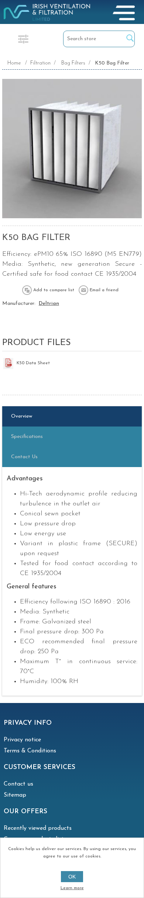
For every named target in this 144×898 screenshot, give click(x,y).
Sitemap (15, 795)
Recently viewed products (38, 828)
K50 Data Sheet (33, 363)
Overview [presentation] (21, 416)
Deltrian (49, 303)
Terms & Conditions (30, 751)
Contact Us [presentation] (24, 457)
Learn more (72, 888)
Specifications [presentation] (27, 436)
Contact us (18, 784)
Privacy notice (22, 740)
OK (72, 877)
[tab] (72, 416)
